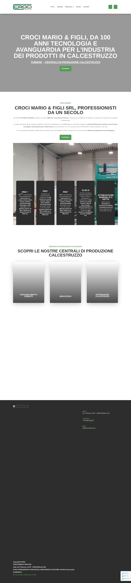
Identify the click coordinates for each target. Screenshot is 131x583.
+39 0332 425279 (88, 420)
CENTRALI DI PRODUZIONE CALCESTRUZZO (72, 62)
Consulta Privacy (73, 373)
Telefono (86, 419)
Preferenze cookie (30, 575)
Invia (93, 383)
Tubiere (36, 62)
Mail (84, 426)
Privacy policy (18, 575)
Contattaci (65, 68)
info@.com (24, 355)
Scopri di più (25, 218)
